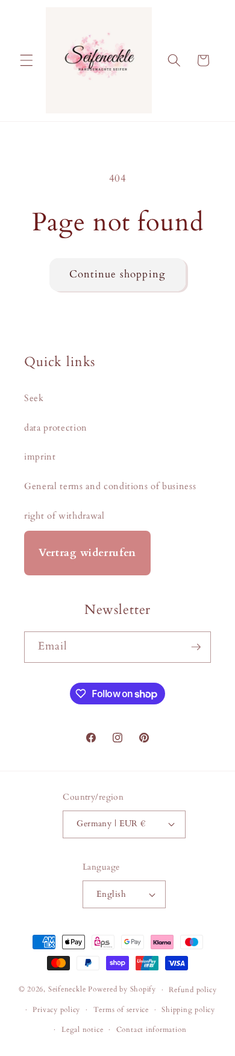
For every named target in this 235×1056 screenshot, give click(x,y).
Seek (34, 398)
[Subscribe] (195, 647)
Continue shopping (117, 274)
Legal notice (82, 1029)
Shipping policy (188, 1009)
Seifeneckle (67, 989)
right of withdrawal (64, 516)
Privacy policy (56, 1009)
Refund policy (192, 989)
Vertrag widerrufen (87, 553)
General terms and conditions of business (110, 486)
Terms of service (121, 1009)
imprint (40, 457)
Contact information (151, 1029)
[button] (26, 60)
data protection (55, 428)
